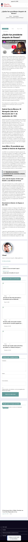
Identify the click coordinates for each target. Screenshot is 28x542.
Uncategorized (12, 407)
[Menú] (23, 5)
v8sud (13, 28)
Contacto (4, 529)
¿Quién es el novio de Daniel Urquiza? (11, 268)
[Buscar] (27, 5)
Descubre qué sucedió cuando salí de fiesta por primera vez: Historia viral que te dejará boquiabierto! (12, 346)
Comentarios (4, 360)
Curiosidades (5, 28)
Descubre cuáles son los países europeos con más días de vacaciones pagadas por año (12, 322)
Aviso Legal (4, 526)
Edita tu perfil (18, 258)
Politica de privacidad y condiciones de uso (10, 532)
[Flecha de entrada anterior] (24, 268)
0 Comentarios (5, 31)
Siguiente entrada (6, 271)
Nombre (3, 373)
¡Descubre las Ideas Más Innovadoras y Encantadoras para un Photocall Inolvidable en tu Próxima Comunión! (12, 298)
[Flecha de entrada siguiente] (24, 273)
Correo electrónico (5, 380)
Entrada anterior (6, 266)
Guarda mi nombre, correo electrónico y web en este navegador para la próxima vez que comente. (13, 390)
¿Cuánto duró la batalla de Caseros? (11, 272)
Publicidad (4, 535)
